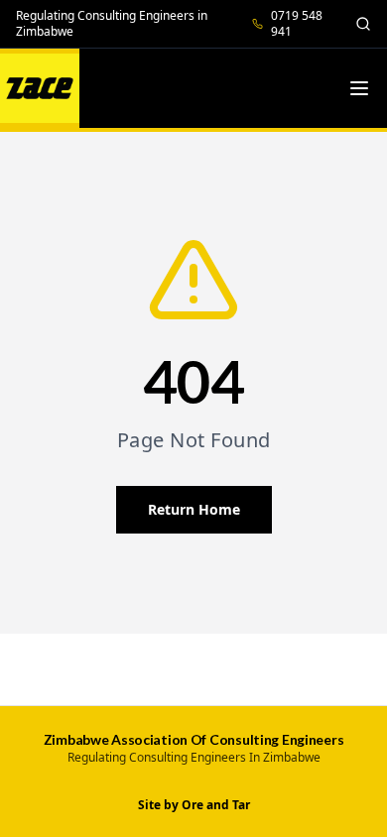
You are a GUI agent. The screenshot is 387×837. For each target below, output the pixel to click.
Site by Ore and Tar (194, 805)
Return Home (194, 509)
